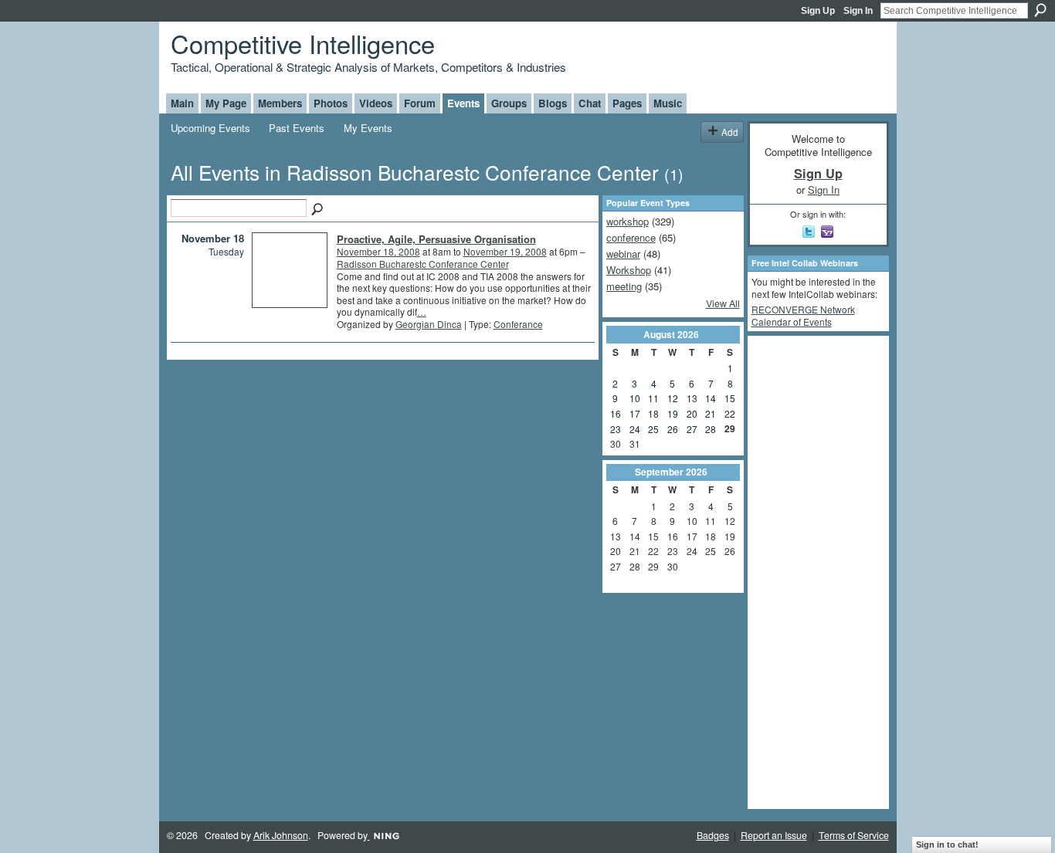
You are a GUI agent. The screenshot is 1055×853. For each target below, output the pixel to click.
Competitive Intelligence (303, 43)
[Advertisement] (813, 571)
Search (1040, 10)
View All (723, 303)
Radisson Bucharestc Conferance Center (423, 263)
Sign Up (818, 10)
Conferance (518, 323)
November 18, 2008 (378, 251)
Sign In (858, 10)
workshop (627, 221)
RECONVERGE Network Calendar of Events (803, 315)
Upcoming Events (210, 127)
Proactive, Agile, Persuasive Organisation (436, 239)
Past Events (296, 127)
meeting (624, 286)
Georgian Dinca (428, 323)
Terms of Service (854, 835)
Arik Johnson (280, 835)
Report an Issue (774, 835)
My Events (368, 127)
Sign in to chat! (947, 844)
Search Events (318, 210)
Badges (713, 835)
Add (729, 131)
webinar (623, 253)
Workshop (628, 269)
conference (631, 237)
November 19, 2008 (505, 251)
